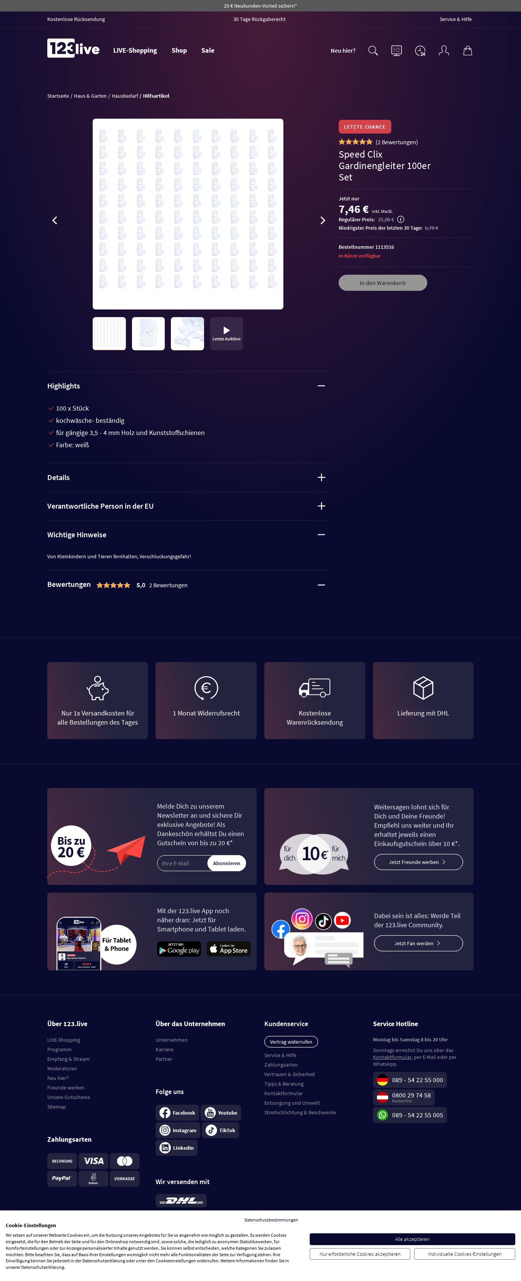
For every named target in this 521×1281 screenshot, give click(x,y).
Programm (59, 1049)
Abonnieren (226, 863)
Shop (179, 50)
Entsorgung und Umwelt (292, 1102)
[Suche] (373, 49)
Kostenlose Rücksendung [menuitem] (76, 19)
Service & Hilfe (280, 1055)
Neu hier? (343, 50)
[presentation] (55, 222)
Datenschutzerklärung (42, 1267)
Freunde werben (66, 1087)
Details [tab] (58, 477)
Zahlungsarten (281, 1064)
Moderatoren (62, 1068)
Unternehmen (172, 1039)
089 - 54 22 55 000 (417, 1079)
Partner (164, 1058)
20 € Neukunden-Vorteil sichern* (260, 5)
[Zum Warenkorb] (468, 49)
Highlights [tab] (63, 385)
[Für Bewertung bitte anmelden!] (342, 142)
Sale (207, 50)
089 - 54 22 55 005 (417, 1114)
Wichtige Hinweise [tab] (76, 534)
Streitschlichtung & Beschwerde (300, 1112)
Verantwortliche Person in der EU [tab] (100, 506)
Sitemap (56, 1106)
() (397, 142)
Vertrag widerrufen (291, 1041)
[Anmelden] (444, 49)
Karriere (165, 1049)
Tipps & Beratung (284, 1083)
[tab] (188, 585)
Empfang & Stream (68, 1058)
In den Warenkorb (383, 283)
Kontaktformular (283, 1093)
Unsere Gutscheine (68, 1097)
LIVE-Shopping (135, 50)
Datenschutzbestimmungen (271, 1220)
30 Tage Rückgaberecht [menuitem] (259, 19)
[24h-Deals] (420, 50)
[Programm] (397, 49)
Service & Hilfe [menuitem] (456, 19)
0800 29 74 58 (411, 1095)
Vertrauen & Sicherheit (289, 1074)
